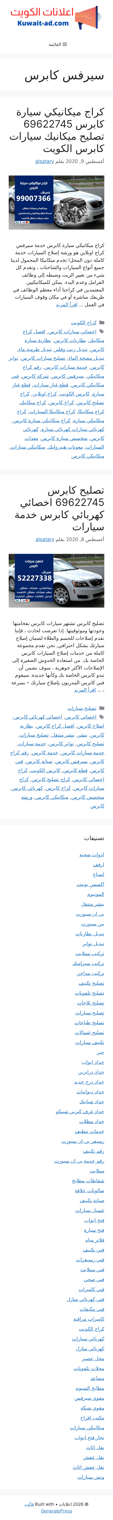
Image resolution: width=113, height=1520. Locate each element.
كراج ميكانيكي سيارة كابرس (41, 420)
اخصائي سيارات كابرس (72, 331)
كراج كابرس (61, 402)
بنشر (83, 735)
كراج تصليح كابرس (51, 779)
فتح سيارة (94, 1230)
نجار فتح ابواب (89, 1437)
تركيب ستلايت (89, 953)
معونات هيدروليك (65, 447)
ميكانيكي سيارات (28, 447)
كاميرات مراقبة (88, 1319)
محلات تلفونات (89, 1368)
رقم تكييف (93, 1151)
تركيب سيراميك (88, 963)
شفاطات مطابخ (88, 1181)
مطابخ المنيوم (90, 1388)
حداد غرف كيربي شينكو (80, 1111)
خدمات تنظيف (89, 1131)
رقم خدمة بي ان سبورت (79, 1161)
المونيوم (95, 894)
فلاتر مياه (94, 1240)
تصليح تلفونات (89, 993)
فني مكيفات (92, 1309)
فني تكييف (93, 1250)
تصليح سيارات (82, 708)
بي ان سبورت (90, 914)
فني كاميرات (91, 1289)
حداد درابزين (91, 1072)
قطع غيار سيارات (50, 385)
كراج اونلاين (44, 394)
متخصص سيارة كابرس (64, 438)
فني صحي (94, 1279)
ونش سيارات (90, 1477)
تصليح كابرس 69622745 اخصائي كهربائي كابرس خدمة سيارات (59, 508)
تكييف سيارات (89, 1042)
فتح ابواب (94, 1220)
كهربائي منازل (90, 1348)
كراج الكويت (83, 322)
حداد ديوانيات (90, 1092)
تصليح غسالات (89, 1032)
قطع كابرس (75, 770)
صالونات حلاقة (89, 1190)
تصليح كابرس (90, 743)
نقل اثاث (95, 1447)
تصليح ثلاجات (90, 1003)
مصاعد (97, 1378)
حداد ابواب (93, 1062)
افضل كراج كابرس (55, 726)
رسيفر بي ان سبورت (82, 1141)
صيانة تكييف (92, 1200)
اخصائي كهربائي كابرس (38, 717)
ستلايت (97, 1171)
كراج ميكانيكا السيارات (52, 411)
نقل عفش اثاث (88, 1467)
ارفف (98, 864)
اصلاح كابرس (90, 726)
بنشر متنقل (63, 735)
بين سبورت (92, 924)
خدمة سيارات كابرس (66, 367)
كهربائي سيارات (88, 1339)
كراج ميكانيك (33, 402)
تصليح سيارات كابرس (43, 358)
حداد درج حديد (89, 1082)
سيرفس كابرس (68, 376)
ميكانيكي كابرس (87, 456)
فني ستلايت (92, 1269)
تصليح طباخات (89, 1022)
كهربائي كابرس (27, 788)
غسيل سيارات (89, 1210)
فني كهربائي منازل (85, 1299)
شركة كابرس (35, 376)
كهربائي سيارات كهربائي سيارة (72, 429)
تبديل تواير (93, 943)
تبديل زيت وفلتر (71, 349)
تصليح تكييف (91, 983)
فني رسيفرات (90, 1260)
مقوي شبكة (92, 1408)
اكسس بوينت (90, 884)
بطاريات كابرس (70, 340)
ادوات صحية (91, 854)
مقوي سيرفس (89, 1398)
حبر (100, 1052)
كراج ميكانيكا (91, 411)
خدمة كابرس (45, 752)
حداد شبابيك (91, 1101)
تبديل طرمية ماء (35, 349)
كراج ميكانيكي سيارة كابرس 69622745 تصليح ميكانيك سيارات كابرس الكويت (56, 129)
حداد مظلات (91, 1121)
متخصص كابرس (87, 797)
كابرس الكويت (75, 394)
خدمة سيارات (32, 743)
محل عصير (93, 1358)
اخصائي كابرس (80, 717)
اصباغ (98, 874)
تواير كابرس (61, 743)
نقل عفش (93, 1457)
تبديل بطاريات (89, 934)
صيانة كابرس (39, 761)
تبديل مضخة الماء (86, 358)
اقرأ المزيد (67, 304)
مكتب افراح (92, 1418)
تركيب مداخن (90, 973)
